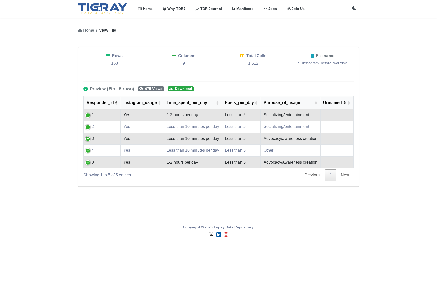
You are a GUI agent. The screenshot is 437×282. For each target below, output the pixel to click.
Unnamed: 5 (334, 102)
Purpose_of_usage (282, 102)
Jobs (272, 9)
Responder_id (100, 102)
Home (147, 9)
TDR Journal (210, 9)
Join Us (298, 9)
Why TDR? (176, 9)
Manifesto (244, 9)
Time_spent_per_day (187, 102)
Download (183, 89)
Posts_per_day (239, 102)
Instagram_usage (140, 102)
